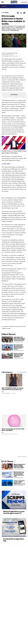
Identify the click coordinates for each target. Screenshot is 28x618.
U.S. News (5, 12)
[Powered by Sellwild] (24, 456)
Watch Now (23, 2)
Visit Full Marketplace (21, 372)
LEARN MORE (6, 163)
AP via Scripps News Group (10, 53)
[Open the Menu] (2, 2)
